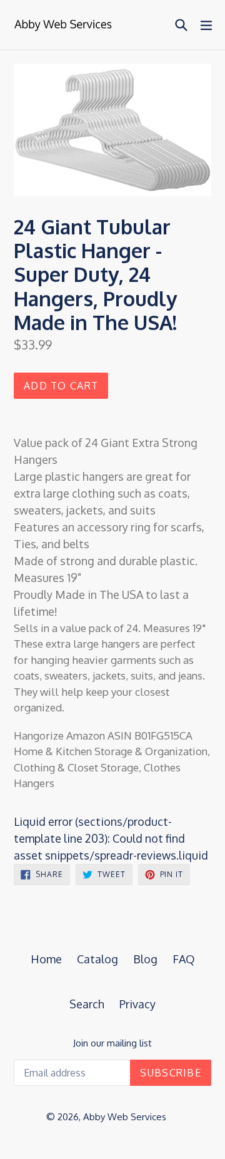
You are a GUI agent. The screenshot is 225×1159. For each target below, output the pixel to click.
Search (86, 1004)
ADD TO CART (61, 385)
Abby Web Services (124, 1117)
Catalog (97, 959)
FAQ (183, 959)
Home (46, 959)
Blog (145, 959)
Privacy (137, 1004)
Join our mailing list (112, 1043)
